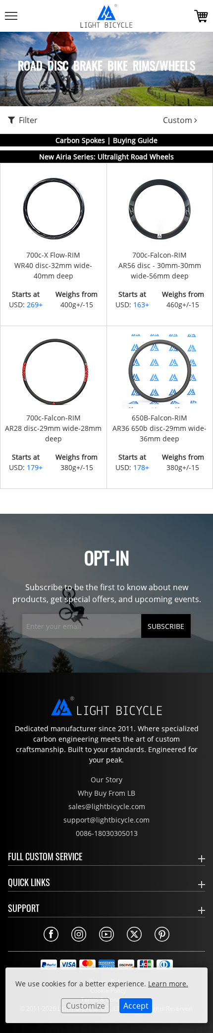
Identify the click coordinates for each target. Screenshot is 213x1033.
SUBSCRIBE (166, 626)
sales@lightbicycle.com (106, 806)
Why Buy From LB (106, 793)
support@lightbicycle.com (106, 820)
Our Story (106, 779)
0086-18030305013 (107, 833)
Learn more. (168, 983)
